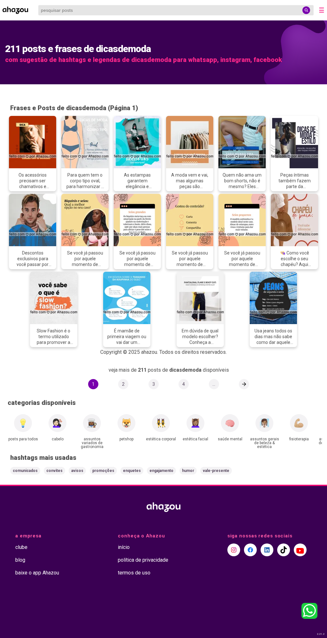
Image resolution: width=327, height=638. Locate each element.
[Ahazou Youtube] (300, 549)
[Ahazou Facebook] (250, 549)
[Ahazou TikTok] (283, 549)
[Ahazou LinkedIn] (267, 549)
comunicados (25, 470)
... (213, 384)
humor (188, 470)
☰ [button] (321, 10)
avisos (77, 470)
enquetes (132, 470)
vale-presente (216, 470)
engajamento (161, 470)
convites (54, 470)
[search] (306, 10)
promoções (103, 470)
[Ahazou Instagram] (233, 549)
